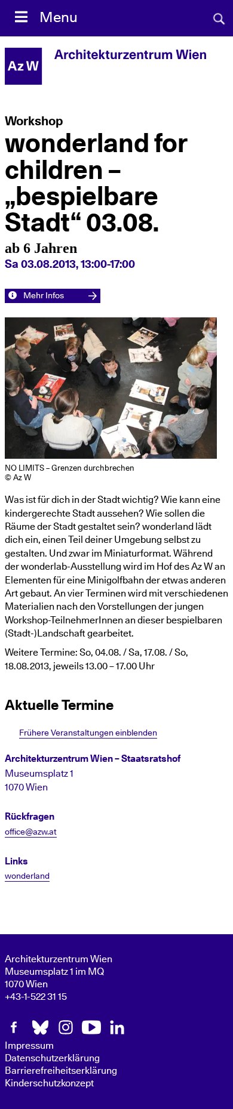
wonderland (27, 876)
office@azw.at (31, 832)
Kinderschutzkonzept (49, 1083)
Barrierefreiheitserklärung (61, 1071)
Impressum (29, 1046)
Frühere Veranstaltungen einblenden (88, 732)
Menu (58, 18)
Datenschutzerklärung (52, 1058)
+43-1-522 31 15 (36, 997)
